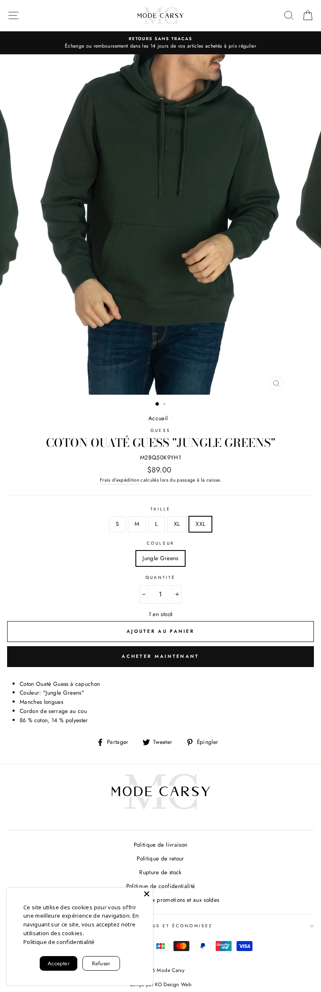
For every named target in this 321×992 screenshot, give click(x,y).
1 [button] (157, 404)
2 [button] (165, 405)
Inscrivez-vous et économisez (160, 926)
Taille (160, 509)
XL (177, 524)
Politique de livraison (160, 844)
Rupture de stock (160, 872)
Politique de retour (160, 858)
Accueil (158, 418)
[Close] (147, 894)
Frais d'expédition (119, 480)
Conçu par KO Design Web (160, 984)
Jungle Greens (160, 558)
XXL (200, 524)
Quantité (160, 577)
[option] (160, 43)
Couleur (160, 543)
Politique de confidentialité (160, 886)
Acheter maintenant (160, 656)
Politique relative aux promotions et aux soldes (160, 900)
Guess (160, 430)
